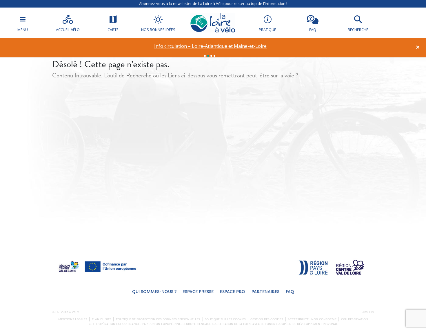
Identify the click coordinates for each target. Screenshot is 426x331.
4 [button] (214, 56)
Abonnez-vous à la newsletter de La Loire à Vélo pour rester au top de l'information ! (213, 3)
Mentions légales (72, 319)
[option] (210, 46)
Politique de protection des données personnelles (158, 319)
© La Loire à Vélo (65, 312)
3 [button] (211, 56)
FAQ (290, 291)
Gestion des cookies (266, 319)
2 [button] (208, 56)
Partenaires (265, 291)
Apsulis (368, 312)
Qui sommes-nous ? (154, 291)
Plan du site (101, 319)
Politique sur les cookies (225, 319)
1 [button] (205, 56)
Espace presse (198, 291)
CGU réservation (354, 319)
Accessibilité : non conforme (312, 319)
